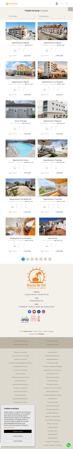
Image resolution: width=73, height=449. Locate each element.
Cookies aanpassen (18, 436)
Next (33, 31)
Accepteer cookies (18, 431)
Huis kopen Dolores (52, 381)
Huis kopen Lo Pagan (52, 363)
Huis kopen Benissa (52, 427)
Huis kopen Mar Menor (52, 359)
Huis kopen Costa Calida (52, 409)
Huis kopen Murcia (52, 352)
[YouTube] (34, 311)
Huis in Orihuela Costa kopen (52, 420)
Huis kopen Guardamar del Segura (52, 445)
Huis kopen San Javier (52, 373)
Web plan (51, 331)
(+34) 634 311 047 (30, 295)
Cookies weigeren (18, 441)
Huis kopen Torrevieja (52, 344)
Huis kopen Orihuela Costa (20, 344)
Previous (7, 31)
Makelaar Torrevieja (52, 423)
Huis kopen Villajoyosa (52, 413)
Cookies (45, 331)
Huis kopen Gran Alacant (20, 359)
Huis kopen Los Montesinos (20, 388)
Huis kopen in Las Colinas (20, 402)
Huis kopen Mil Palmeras (52, 391)
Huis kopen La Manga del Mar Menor (52, 366)
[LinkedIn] (39, 311)
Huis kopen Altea (52, 438)
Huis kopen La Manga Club (53, 441)
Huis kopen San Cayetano (20, 352)
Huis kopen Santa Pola (20, 395)
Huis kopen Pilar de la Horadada (20, 356)
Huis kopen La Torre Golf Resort (52, 370)
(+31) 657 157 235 (43, 295)
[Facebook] (29, 311)
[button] (66, 3)
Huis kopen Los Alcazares (20, 341)
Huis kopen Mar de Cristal (20, 366)
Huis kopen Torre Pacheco (20, 370)
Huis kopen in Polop (52, 402)
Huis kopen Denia (52, 434)
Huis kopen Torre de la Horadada (52, 388)
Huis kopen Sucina (52, 398)
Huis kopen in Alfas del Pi (52, 406)
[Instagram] (43, 311)
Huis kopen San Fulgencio (20, 391)
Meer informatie (9, 427)
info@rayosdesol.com (36, 301)
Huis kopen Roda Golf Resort (20, 398)
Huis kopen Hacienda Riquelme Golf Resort (20, 363)
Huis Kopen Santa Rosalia (52, 377)
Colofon (35, 331)
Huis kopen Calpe (52, 431)
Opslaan (14, 55)
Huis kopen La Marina (52, 384)
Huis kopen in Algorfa (20, 381)
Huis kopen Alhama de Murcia (20, 384)
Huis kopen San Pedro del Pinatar (20, 377)
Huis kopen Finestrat (52, 341)
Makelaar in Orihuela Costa (52, 416)
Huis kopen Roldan (20, 373)
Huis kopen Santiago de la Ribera (52, 395)
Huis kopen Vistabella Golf (52, 356)
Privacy (40, 331)
